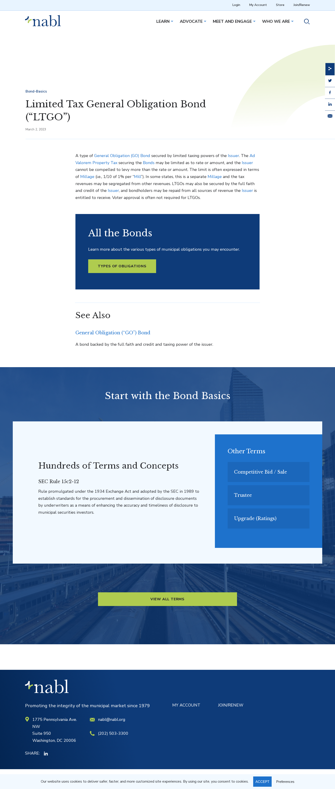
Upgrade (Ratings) (255, 518)
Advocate (191, 21)
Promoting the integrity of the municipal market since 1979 (87, 706)
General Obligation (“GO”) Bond (112, 332)
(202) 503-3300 (113, 733)
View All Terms (167, 599)
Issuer (233, 155)
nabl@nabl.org (111, 719)
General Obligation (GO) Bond (122, 155)
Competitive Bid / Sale (260, 472)
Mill (137, 176)
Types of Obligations (122, 266)
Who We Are (276, 21)
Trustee (243, 495)
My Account (258, 5)
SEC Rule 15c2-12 (58, 481)
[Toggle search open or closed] (305, 22)
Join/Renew (302, 5)
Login (236, 5)
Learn (163, 21)
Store (280, 5)
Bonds (149, 162)
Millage (87, 176)
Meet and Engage (232, 21)
